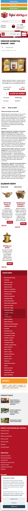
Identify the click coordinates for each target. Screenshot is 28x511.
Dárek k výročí (8, 358)
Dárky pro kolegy (8, 307)
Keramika (6, 328)
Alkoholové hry (8, 316)
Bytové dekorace (8, 321)
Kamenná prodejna (6, 455)
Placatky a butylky (9, 312)
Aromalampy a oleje (9, 335)
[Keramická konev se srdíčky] (7, 194)
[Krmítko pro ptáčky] (7, 237)
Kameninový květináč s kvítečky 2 (21, 204)
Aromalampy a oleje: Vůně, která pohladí (16, 420)
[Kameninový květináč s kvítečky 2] (20, 194)
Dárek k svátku (8, 351)
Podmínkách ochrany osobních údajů (12, 495)
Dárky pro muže (8, 282)
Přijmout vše (14, 506)
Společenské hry (8, 331)
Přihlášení (3, 25)
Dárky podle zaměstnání (10, 303)
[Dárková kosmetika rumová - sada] (14, 65)
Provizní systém (5, 464)
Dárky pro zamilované (10, 291)
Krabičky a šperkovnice (10, 344)
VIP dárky (6, 280)
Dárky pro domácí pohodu (11, 324)
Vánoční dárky (8, 370)
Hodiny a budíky (8, 340)
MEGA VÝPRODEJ (8, 375)
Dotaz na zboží (12, 108)
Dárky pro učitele (8, 305)
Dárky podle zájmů (9, 301)
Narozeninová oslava (9, 363)
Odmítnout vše (14, 499)
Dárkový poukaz (8, 368)
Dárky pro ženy (8, 284)
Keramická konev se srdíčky (7, 204)
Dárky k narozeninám (9, 289)
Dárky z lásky (7, 349)
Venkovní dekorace (9, 354)
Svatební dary (7, 356)
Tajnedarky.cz (3, 47)
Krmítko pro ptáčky (7, 246)
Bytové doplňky (8, 319)
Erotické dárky (8, 294)
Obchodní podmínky (6, 458)
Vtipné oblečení (8, 347)
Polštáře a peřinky (9, 338)
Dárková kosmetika (9, 296)
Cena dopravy (4, 460)
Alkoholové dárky (9, 47)
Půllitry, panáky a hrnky (10, 326)
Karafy (6, 314)
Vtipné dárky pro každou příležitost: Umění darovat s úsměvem (15, 402)
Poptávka (3, 469)
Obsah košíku (19, 28)
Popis (3, 108)
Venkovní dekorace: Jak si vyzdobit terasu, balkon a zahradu (15, 412)
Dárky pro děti (8, 287)
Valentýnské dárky (9, 372)
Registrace (3, 27)
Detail (10, 222)
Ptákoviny (6, 361)
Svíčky (6, 365)
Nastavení (14, 502)
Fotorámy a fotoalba (9, 333)
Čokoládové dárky (9, 342)
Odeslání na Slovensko (6, 466)
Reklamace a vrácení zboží (7, 462)
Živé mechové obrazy (9, 277)
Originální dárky (8, 298)
